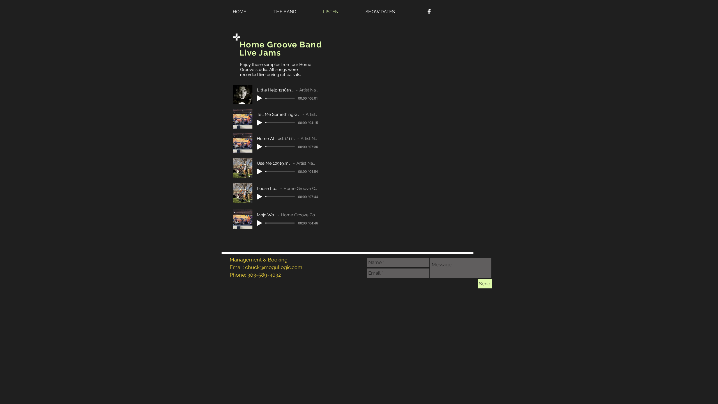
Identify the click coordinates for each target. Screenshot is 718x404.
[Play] (259, 98)
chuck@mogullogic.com (273, 267)
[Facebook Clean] (429, 11)
